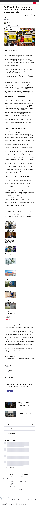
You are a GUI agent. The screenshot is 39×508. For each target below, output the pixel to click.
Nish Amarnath (9, 22)
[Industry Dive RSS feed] (7, 478)
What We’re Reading (13, 487)
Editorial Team (12, 478)
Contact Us (11, 479)
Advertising (21, 476)
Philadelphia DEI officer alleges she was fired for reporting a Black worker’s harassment (23, 404)
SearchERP (21, 489)
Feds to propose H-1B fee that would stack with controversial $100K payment (19, 428)
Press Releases (12, 486)
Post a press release (10, 467)
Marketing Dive (22, 487)
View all (5, 467)
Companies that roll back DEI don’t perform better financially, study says (19, 424)
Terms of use (8, 504)
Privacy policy (3, 504)
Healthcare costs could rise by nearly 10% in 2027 (16, 436)
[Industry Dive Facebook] (3, 478)
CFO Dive (21, 485)
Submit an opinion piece (24, 479)
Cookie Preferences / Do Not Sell (22, 504)
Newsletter (11, 481)
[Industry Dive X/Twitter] (5, 478)
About (11, 476)
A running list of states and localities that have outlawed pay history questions (24, 413)
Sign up (10, 391)
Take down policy (14, 504)
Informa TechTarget (17, 499)
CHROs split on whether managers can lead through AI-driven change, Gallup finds (19, 433)
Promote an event (23, 481)
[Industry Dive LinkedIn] (1, 478)
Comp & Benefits (12, 377)
